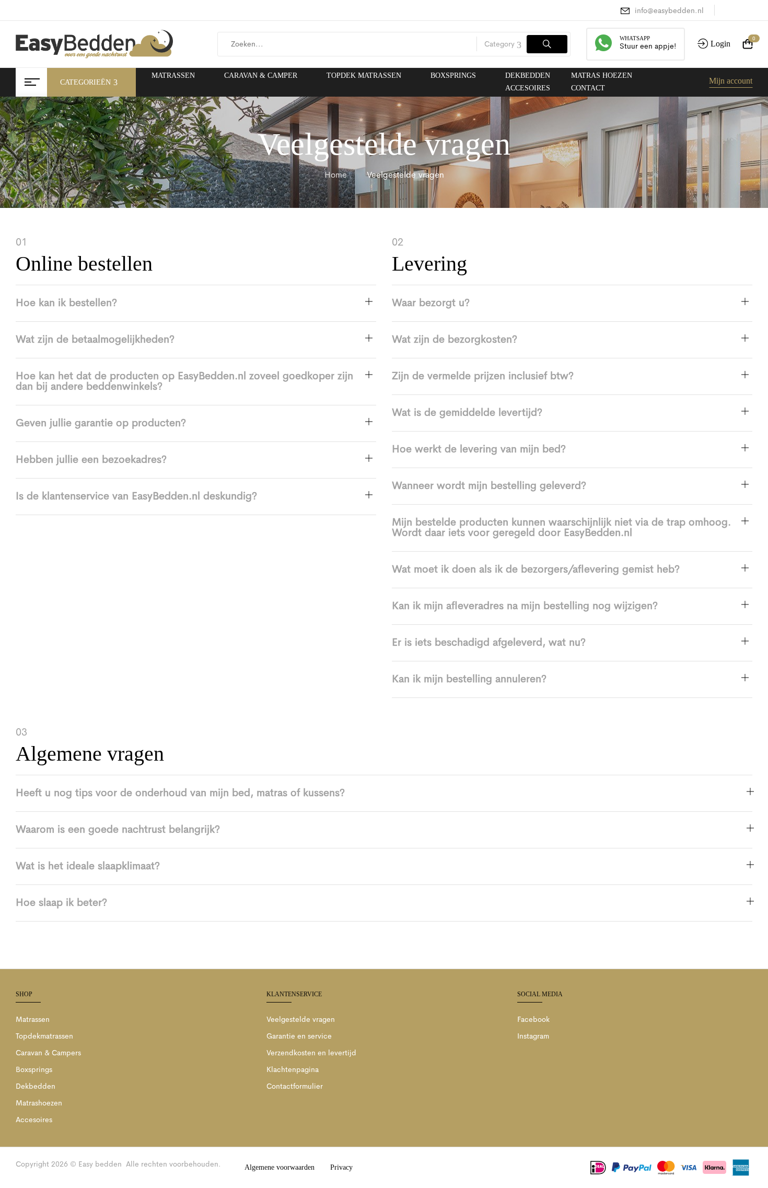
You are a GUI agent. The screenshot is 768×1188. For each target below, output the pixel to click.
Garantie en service (299, 1036)
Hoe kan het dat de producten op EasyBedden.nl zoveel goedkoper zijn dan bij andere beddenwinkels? (184, 381)
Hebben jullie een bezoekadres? (91, 459)
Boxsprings (34, 1069)
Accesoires (34, 1119)
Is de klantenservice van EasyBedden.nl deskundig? (136, 496)
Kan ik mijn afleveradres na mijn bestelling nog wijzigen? (525, 605)
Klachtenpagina (292, 1069)
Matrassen (33, 1019)
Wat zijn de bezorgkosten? (454, 339)
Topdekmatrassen (44, 1036)
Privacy (341, 1167)
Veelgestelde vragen (300, 1019)
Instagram (533, 1036)
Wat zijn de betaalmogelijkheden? (95, 339)
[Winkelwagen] (747, 44)
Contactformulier (294, 1086)
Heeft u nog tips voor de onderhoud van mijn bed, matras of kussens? (180, 792)
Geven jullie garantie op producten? (101, 422)
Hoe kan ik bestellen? (66, 302)
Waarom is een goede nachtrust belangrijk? (118, 829)
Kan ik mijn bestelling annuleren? (469, 678)
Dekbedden (35, 1086)
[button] (196, 303)
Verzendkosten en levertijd (311, 1052)
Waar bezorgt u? (431, 302)
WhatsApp (635, 38)
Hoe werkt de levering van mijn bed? (479, 449)
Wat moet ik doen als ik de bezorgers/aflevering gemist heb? (536, 569)
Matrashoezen (39, 1103)
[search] (547, 44)
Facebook (533, 1019)
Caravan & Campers (48, 1052)
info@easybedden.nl (669, 10)
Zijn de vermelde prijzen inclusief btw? (483, 375)
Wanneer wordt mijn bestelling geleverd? (489, 485)
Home (335, 174)
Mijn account (730, 80)
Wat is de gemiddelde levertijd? (467, 412)
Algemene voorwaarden (280, 1167)
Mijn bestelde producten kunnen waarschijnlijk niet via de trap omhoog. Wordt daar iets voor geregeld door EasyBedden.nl (561, 527)
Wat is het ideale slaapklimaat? (88, 865)
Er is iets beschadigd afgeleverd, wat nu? (489, 642)
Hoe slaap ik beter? (61, 902)
